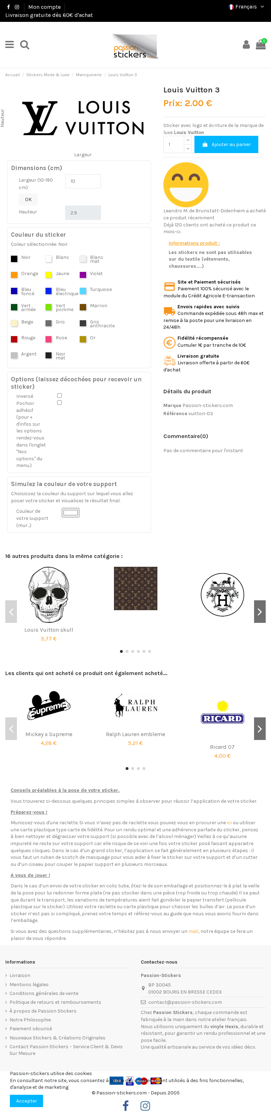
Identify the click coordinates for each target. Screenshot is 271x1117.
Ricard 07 (222, 746)
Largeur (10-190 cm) (36, 183)
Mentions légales (29, 985)
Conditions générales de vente (44, 993)
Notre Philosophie (30, 1020)
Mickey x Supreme (48, 734)
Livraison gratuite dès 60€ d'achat (49, 15)
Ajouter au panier (231, 144)
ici (229, 823)
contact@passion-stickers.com (185, 1002)
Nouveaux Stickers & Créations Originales (58, 1038)
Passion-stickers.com (207, 405)
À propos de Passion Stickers (43, 1011)
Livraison (20, 975)
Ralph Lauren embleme (135, 734)
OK (28, 199)
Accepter (26, 1101)
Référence (175, 414)
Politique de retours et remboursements (55, 1002)
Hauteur (28, 212)
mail (193, 931)
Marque (172, 405)
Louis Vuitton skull (48, 629)
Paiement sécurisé (31, 1029)
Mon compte (44, 7)
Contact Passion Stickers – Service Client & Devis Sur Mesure (66, 1050)
